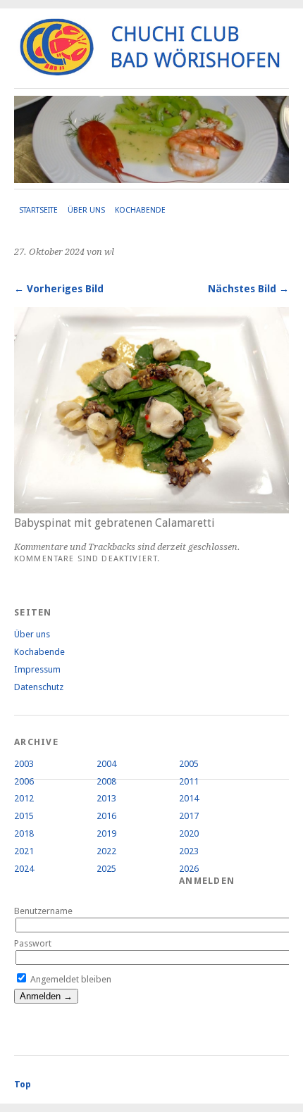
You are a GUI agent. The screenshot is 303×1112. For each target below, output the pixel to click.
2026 (189, 868)
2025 (106, 868)
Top (22, 1084)
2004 (106, 763)
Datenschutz (38, 687)
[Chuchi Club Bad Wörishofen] (151, 70)
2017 (189, 816)
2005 (189, 763)
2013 (106, 798)
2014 (189, 798)
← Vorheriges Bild (59, 288)
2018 (24, 833)
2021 (24, 851)
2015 (24, 816)
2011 (189, 781)
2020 (189, 833)
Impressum (37, 669)
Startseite (38, 210)
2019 (106, 833)
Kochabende (140, 210)
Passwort (32, 943)
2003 (24, 763)
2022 (106, 851)
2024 (24, 868)
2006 (24, 781)
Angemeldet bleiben (69, 979)
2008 (106, 781)
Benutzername (43, 911)
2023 (189, 851)
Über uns (86, 210)
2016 (106, 816)
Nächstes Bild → (248, 288)
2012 (24, 798)
